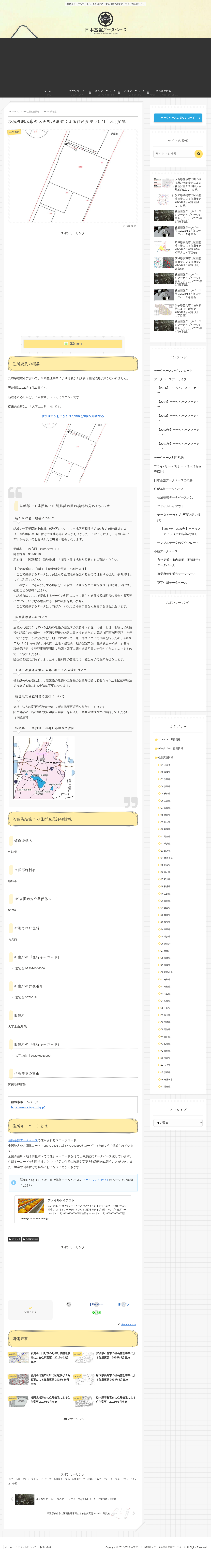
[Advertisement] (105, 63)
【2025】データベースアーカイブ (178, 390)
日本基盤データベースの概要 (173, 480)
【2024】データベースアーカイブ (178, 404)
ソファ (124, 1479)
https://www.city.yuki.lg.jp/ (28, 1107)
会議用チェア (79, 1479)
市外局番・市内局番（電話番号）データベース (179, 562)
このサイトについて (25, 1547)
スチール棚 (14, 1479)
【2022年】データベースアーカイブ (178, 432)
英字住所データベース (172, 582)
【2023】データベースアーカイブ (178, 418)
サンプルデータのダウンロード (178, 542)
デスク (25, 1479)
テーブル (115, 1479)
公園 (14, 1483)
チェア (48, 1479)
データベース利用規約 (169, 457)
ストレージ (37, 1479)
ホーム (8, 1547)
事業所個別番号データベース (176, 574)
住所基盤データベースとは (175, 497)
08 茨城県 (16, 1239)
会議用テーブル (62, 1479)
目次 (72, 343)
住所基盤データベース (23, 1140)
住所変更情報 (32, 1239)
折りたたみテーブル (98, 1479)
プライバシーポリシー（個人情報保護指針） (177, 469)
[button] (199, 154)
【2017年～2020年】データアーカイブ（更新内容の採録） (180, 531)
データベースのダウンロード (178, 117)
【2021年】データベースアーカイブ (178, 446)
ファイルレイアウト (95, 1180)
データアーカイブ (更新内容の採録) (179, 517)
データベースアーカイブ (170, 379)
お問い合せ (45, 1547)
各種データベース (166, 551)
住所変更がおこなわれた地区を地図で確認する (73, 416)
